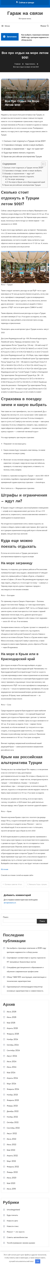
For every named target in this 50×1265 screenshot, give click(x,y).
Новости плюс (13, 1226)
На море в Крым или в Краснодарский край (27, 182)
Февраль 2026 (13, 1034)
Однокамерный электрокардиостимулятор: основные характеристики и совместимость (25, 988)
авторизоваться (10, 902)
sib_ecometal (25, 97)
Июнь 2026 (11, 1017)
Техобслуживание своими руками (21, 1243)
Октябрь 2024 (13, 1045)
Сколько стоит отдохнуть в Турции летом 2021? (23, 167)
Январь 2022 (12, 1172)
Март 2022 (11, 1161)
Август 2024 (12, 1056)
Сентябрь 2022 (13, 1128)
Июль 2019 (11, 1189)
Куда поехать (11, 93)
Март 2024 (11, 1083)
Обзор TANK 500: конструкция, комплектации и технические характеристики (26, 979)
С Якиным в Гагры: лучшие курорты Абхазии (38, 884)
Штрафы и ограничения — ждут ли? (19, 173)
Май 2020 (11, 1183)
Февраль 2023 (13, 1100)
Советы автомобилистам (17, 1237)
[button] (42, 164)
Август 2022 (12, 1133)
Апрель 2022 (12, 1155)
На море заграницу (16, 179)
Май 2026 (11, 1022)
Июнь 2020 (11, 1177)
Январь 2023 (12, 1105)
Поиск (43, 26)
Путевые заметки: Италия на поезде (14, 884)
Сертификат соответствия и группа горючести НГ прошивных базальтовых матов (26, 959)
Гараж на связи (25, 13)
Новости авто (12, 1220)
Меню (7, 26)
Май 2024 (11, 1072)
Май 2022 (11, 1150)
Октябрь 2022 (12, 1122)
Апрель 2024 (12, 1078)
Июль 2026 (11, 1011)
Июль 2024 (11, 1061)
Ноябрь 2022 (12, 1117)
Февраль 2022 (13, 1166)
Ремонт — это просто (15, 1232)
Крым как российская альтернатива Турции (22, 185)
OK (38, 1261)
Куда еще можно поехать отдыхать (19, 176)
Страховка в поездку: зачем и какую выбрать (23, 170)
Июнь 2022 (11, 1144)
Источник (4, 869)
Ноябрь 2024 (12, 1039)
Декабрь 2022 (12, 1111)
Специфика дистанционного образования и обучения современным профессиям (25, 969)
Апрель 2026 (12, 1028)
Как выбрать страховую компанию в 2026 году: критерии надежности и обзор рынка (26, 950)
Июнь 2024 (11, 1067)
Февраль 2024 (13, 1089)
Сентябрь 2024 (13, 1050)
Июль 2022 (11, 1139)
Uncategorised (13, 1209)
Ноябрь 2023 (12, 1094)
